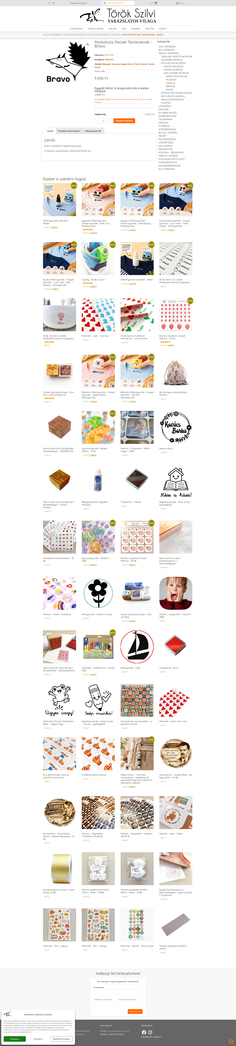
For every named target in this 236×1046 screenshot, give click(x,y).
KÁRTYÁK (164, 109)
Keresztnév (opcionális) (127, 999)
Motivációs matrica (173, 96)
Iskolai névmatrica (172, 99)
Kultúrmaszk (167, 169)
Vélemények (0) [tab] (93, 131)
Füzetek (166, 102)
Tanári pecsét (140, 64)
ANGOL (170, 89)
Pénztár (149, 28)
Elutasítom (38, 1039)
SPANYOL (171, 86)
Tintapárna (165, 119)
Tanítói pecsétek (173, 66)
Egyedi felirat (127, 64)
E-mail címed (99, 987)
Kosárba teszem (124, 120)
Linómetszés (166, 142)
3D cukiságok (167, 50)
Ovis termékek (167, 46)
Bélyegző (106, 64)
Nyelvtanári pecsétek (98, 34)
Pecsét (151, 64)
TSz (103, 71)
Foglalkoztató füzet (172, 159)
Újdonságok (76, 28)
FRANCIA (116, 34)
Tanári (98, 67)
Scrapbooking (167, 129)
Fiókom (162, 28)
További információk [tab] (69, 131)
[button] (87, 44)
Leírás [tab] (50, 131)
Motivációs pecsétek (74, 34)
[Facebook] (144, 1032)
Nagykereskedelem (170, 165)
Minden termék (96, 28)
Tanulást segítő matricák (176, 56)
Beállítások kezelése (61, 1039)
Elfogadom (15, 1039)
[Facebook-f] (49, 3)
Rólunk (113, 28)
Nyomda (116, 64)
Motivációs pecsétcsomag (176, 93)
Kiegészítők (166, 149)
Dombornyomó (168, 116)
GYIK (124, 28)
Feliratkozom (135, 1011)
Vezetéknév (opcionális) (103, 999)
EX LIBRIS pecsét (168, 112)
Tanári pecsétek (173, 69)
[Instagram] (53, 3)
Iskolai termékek (52, 34)
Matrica (163, 122)
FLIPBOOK (164, 126)
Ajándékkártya (168, 162)
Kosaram (135, 28)
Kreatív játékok (168, 155)
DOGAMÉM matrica (172, 59)
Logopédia (165, 106)
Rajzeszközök (167, 139)
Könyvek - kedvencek (171, 152)
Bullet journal (168, 132)
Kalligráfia (165, 145)
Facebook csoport (78, 3)
